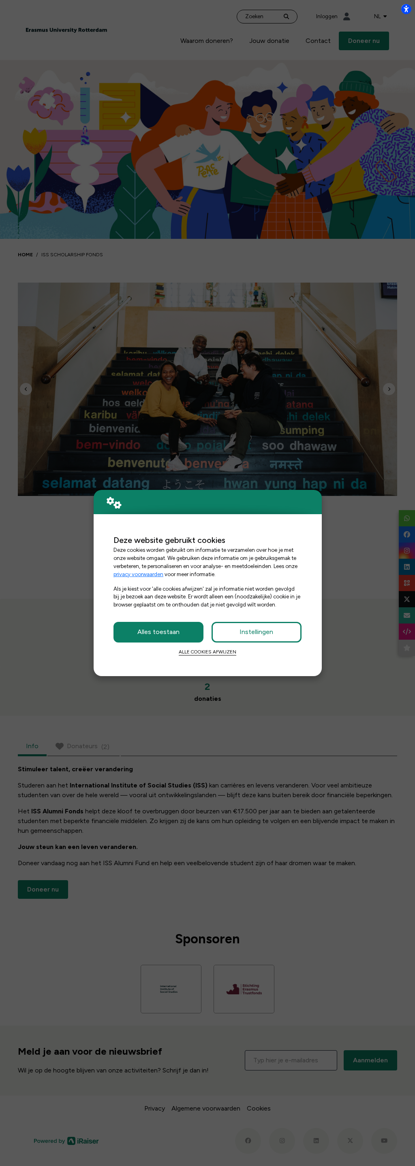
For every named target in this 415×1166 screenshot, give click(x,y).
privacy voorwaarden (138, 574)
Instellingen (256, 632)
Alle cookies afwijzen (207, 652)
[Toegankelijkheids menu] (406, 9)
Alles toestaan (158, 632)
